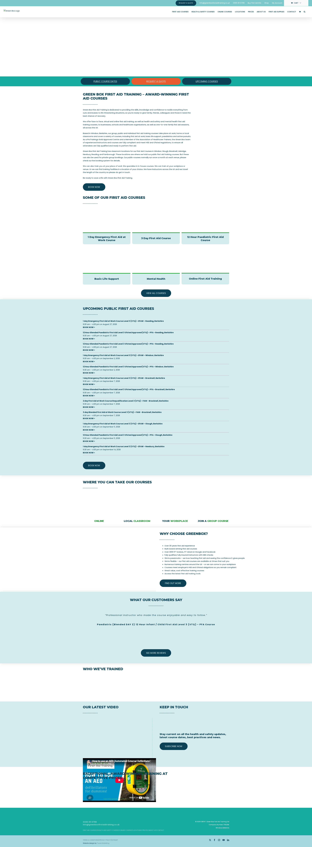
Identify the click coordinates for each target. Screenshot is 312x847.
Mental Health (156, 278)
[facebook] (215, 840)
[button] (304, 11)
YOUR (175, 521)
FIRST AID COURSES (90, 830)
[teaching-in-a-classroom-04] (213, 492)
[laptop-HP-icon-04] (99, 492)
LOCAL (137, 521)
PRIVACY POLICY (105, 840)
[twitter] (210, 840)
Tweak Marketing (103, 843)
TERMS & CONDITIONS (90, 840)
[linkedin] (228, 840)
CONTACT (160, 830)
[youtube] (224, 840)
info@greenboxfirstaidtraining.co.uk (101, 824)
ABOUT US (152, 830)
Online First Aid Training (205, 278)
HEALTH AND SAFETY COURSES (108, 830)
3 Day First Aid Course (156, 238)
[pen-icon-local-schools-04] (137, 492)
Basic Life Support (106, 278)
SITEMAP (115, 840)
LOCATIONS (137, 830)
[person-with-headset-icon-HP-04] (175, 492)
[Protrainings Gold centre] (213, 788)
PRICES (145, 830)
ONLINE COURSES (126, 830)
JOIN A (213, 521)
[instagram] (219, 840)
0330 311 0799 (90, 822)
